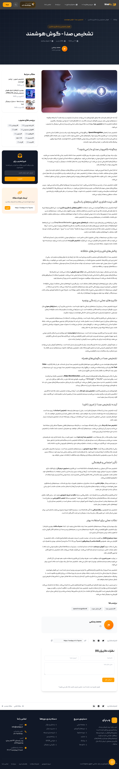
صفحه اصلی (81, 725)
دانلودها (82, 744)
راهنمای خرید (23, 764)
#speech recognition (80, 609)
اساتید (83, 736)
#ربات (20, 142)
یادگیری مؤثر (50, 725)
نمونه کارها (81, 733)
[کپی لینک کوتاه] (52, 640)
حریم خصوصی (46, 764)
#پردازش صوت (96, 609)
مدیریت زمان (50, 728)
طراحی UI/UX (50, 741)
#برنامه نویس (28, 125)
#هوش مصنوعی (27, 130)
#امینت (30, 142)
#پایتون (18, 134)
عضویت (19, 179)
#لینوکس (13, 125)
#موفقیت (29, 134)
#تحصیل (29, 138)
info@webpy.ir (17, 727)
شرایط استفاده (34, 764)
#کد (14, 130)
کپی (7, 208)
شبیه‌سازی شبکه (49, 733)
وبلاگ (115, 20)
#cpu (19, 138)
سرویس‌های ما (88, 4)
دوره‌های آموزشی (79, 728)
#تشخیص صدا (110, 609)
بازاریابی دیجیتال (49, 744)
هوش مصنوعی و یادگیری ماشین (98, 20)
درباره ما (57, 4)
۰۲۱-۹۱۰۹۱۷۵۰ (18, 734)
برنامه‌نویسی (50, 736)
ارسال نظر (108, 680)
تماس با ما (47, 4)
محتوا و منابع (70, 4)
